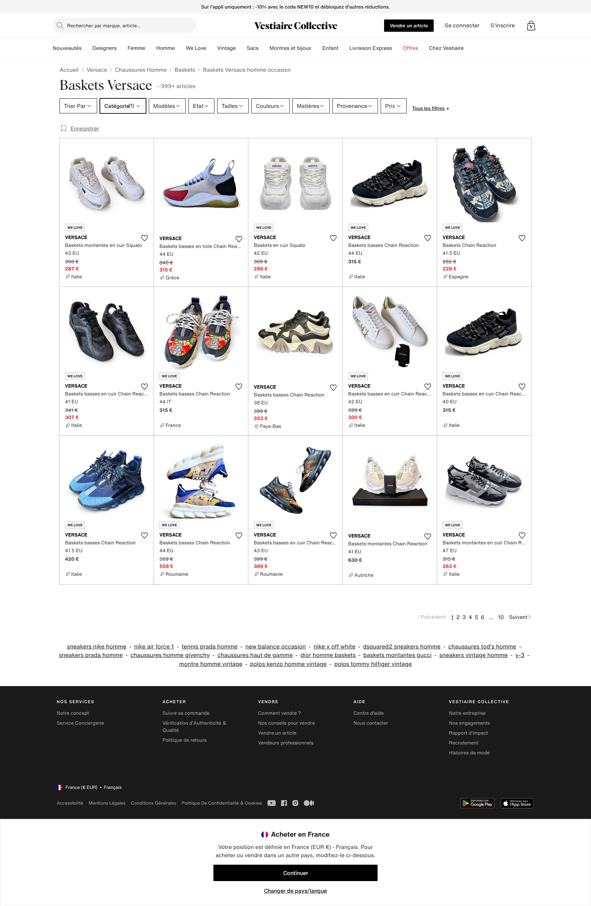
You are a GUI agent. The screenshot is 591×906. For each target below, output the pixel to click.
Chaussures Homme (141, 70)
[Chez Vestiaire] (469, 48)
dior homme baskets (328, 655)
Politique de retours (184, 740)
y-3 (520, 655)
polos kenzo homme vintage (288, 664)
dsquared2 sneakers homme (402, 646)
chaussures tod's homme (482, 646)
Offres (410, 48)
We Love (196, 48)
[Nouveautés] (87, 48)
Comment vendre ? (279, 713)
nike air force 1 (154, 646)
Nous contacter (371, 723)
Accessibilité (70, 803)
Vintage (226, 48)
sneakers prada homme (91, 655)
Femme (136, 48)
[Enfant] (343, 48)
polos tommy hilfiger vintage (373, 664)
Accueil (69, 70)
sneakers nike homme (97, 646)
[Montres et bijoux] (317, 48)
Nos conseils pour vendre (286, 723)
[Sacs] (264, 48)
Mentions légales (107, 803)
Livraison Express (370, 48)
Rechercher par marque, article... (104, 25)
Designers (104, 48)
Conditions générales (153, 803)
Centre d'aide (369, 713)
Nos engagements (469, 723)
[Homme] (180, 48)
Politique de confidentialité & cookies (222, 803)
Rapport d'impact (468, 733)
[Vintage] (241, 48)
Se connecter (462, 25)
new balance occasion (275, 646)
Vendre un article (409, 25)
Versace (97, 70)
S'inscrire (502, 25)
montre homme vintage (210, 664)
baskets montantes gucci (397, 655)
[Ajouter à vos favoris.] (144, 238)
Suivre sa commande (186, 713)
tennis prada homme (210, 646)
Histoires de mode (469, 752)
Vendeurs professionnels (285, 743)
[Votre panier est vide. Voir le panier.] (531, 25)
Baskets (184, 70)
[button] (531, 25)
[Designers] (122, 48)
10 (501, 617)
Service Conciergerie (80, 723)
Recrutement (463, 743)
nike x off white (334, 646)
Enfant (331, 48)
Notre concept (73, 713)
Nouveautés (67, 48)
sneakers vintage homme (473, 655)
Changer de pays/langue (295, 891)
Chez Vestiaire (446, 48)
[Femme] (151, 48)
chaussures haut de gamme (255, 655)
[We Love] (211, 48)
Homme (165, 48)
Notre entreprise (467, 713)
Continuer (295, 873)
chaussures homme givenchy (170, 655)
